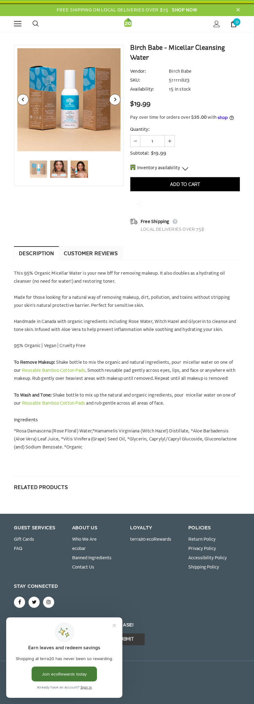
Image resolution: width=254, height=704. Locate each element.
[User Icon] (216, 24)
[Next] (114, 99)
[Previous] (22, 99)
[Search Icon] (42, 24)
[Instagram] (48, 602)
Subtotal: (139, 153)
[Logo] (128, 23)
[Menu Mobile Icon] (17, 24)
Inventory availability (158, 168)
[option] (68, 99)
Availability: (142, 89)
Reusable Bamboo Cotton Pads (53, 370)
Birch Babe (180, 71)
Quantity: (139, 129)
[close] (238, 10)
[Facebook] (19, 602)
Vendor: (138, 71)
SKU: (135, 80)
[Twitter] (34, 602)
